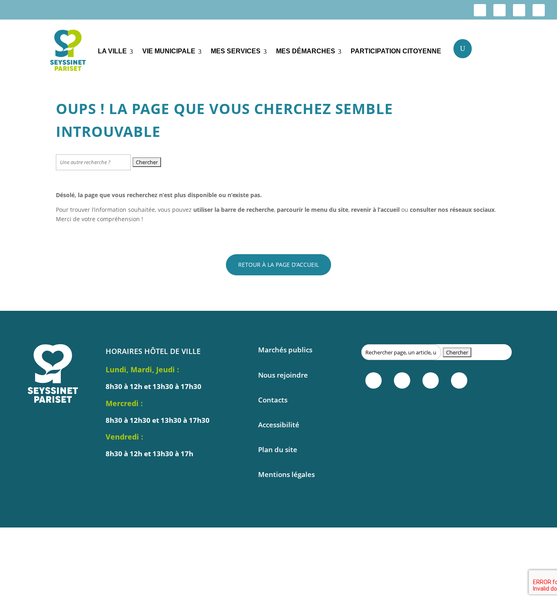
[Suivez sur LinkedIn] (519, 10)
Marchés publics (285, 349)
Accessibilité (278, 424)
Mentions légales (286, 474)
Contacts (272, 399)
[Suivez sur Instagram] (499, 10)
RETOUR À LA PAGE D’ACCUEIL (278, 264)
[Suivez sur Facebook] (480, 10)
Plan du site (277, 449)
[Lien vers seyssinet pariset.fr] (68, 52)
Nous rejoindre (283, 375)
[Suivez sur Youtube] (539, 10)
